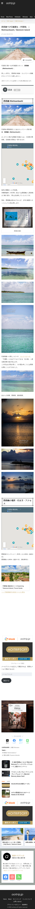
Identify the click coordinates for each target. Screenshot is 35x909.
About (9, 899)
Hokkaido (18, 17)
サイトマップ (17, 899)
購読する (6, 680)
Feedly (18, 880)
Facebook (5, 880)
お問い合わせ (17, 901)
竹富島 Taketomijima (9, 753)
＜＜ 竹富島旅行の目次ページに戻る (13, 592)
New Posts (9, 17)
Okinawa (25, 17)
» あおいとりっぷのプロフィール (13, 870)
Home (2, 17)
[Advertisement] (25, 8)
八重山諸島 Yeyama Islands (11, 755)
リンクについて (27, 899)
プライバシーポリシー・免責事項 (17, 904)
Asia (31, 17)
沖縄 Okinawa (15, 747)
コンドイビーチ (25, 356)
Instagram (12, 880)
